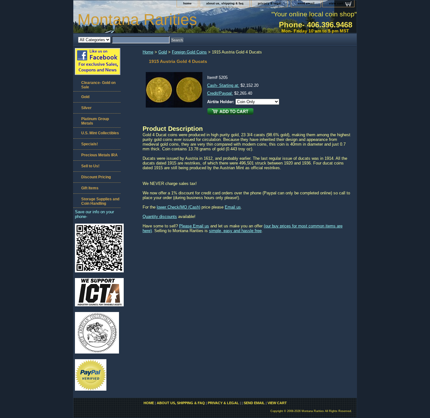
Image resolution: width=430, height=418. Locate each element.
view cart (336, 3)
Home (148, 52)
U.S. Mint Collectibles (100, 133)
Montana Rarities (137, 19)
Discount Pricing (96, 177)
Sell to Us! (90, 166)
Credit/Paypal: (220, 93)
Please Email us (194, 226)
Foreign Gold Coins (189, 52)
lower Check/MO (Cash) (178, 207)
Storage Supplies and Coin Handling (100, 201)
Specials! (89, 144)
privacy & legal (269, 3)
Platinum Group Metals (95, 121)
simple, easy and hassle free (235, 230)
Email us (233, 207)
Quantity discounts (160, 216)
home (187, 3)
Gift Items (90, 188)
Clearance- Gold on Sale (98, 85)
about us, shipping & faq (224, 3)
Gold (162, 52)
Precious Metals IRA (99, 155)
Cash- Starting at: (223, 85)
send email (305, 3)
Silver (86, 108)
